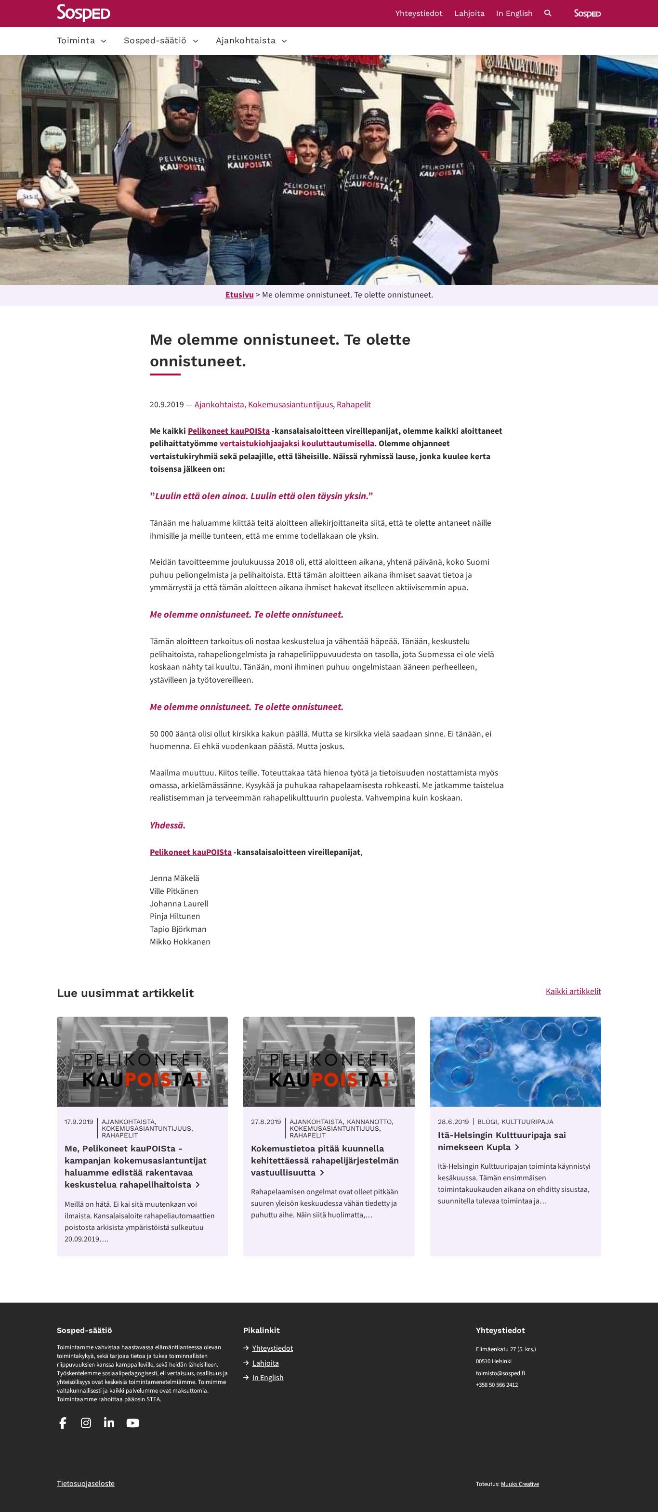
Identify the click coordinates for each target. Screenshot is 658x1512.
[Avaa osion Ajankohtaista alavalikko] (284, 41)
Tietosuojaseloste (86, 1483)
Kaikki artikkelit (573, 991)
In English (514, 13)
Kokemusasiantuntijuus (290, 405)
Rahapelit (354, 405)
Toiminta (76, 40)
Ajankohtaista (246, 40)
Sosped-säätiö (155, 40)
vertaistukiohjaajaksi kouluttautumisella (297, 444)
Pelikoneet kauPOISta (229, 431)
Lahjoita (469, 13)
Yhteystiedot (419, 13)
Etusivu (239, 295)
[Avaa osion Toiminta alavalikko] (103, 41)
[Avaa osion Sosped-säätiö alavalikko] (195, 41)
